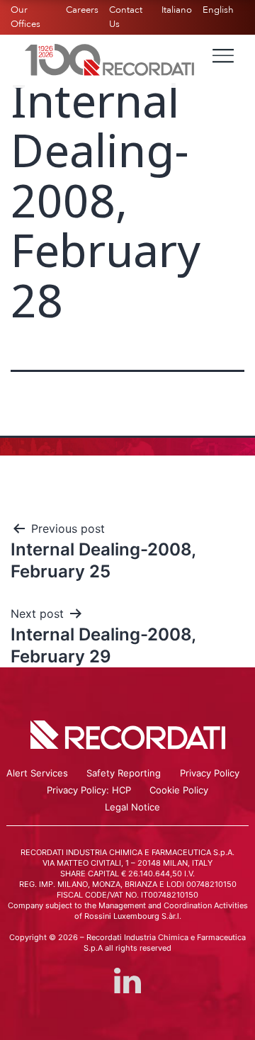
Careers (82, 10)
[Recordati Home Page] (109, 59)
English (218, 10)
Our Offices (25, 17)
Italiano (177, 10)
